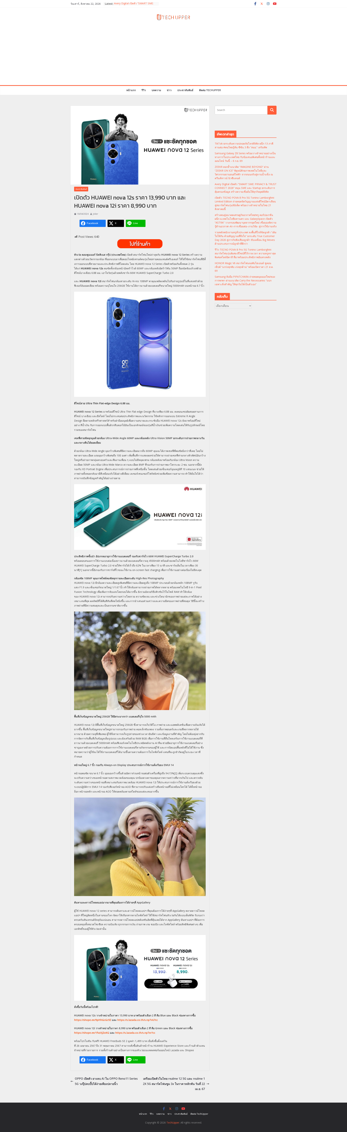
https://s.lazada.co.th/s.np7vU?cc (137, 1020)
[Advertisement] (173, 58)
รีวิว (144, 90)
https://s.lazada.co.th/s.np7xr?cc (135, 1032)
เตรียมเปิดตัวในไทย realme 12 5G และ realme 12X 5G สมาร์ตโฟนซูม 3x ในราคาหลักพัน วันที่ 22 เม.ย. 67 (174, 1084)
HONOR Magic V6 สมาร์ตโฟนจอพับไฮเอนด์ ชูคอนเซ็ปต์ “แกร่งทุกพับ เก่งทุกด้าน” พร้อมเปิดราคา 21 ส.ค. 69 (244, 266)
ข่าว (169, 90)
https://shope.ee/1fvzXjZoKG (91, 1032)
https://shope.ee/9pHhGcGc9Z (92, 1020)
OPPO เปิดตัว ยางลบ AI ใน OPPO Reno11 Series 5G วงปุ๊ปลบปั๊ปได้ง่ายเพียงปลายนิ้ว (106, 1081)
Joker (95, 213)
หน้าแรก (131, 90)
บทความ (156, 90)
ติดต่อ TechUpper (210, 90)
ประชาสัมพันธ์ (185, 90)
